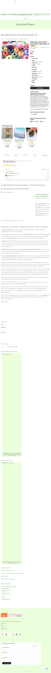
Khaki (33, 80)
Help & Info (3, 627)
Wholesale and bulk (6, 593)
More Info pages (5, 599)
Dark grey (34, 69)
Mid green (37, 73)
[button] (34, 114)
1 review (41, 47)
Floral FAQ (4, 597)
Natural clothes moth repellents (8, 579)
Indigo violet (37, 62)
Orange (36, 64)
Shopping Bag (45, 155)
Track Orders (25, 155)
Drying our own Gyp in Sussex (7, 570)
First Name (4, 652)
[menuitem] (46, 39)
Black (33, 60)
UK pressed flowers (6, 590)
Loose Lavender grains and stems (9, 586)
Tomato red (35, 58)
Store (3, 39)
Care (3, 595)
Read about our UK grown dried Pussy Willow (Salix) (12, 573)
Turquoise (37, 71)
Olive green (37, 77)
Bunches (4, 592)
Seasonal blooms (4, 576)
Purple (33, 65)
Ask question (46, 47)
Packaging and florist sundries (12, 39)
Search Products (6, 155)
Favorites (35, 155)
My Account (16, 155)
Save (6, 42)
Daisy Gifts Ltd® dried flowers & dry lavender (10, 621)
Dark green (34, 78)
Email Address (6, 647)
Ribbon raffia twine (24, 39)
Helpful (7, 178)
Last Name (4, 657)
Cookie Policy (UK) (5, 628)
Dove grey (34, 67)
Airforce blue (35, 75)
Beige (33, 82)
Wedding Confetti (5, 588)
